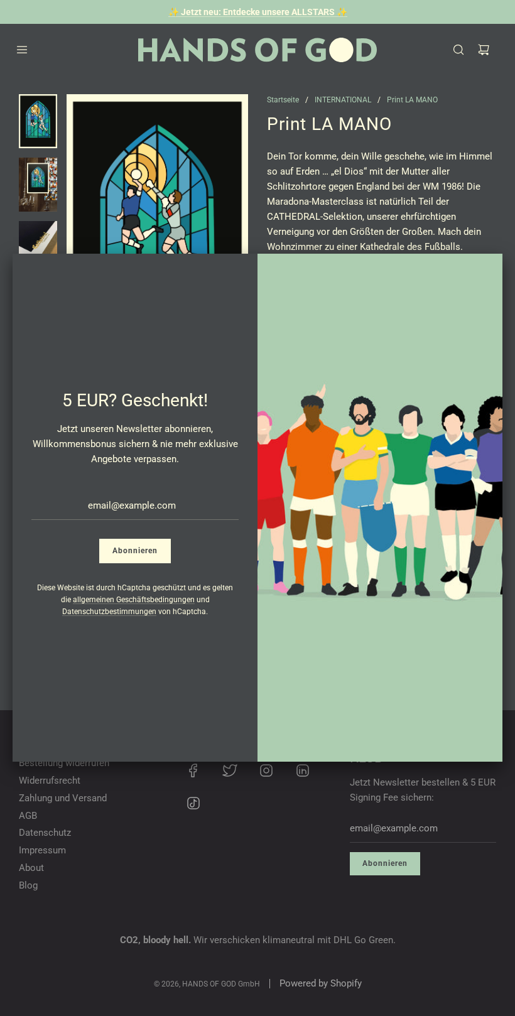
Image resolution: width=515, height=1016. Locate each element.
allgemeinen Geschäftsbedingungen (134, 599)
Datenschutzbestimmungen (109, 611)
